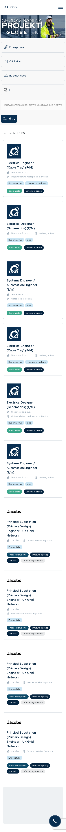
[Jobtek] (12, 3)
